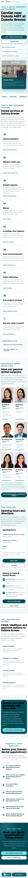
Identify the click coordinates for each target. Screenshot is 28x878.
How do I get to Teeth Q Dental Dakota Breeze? (14, 792)
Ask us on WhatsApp (14, 857)
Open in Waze (14, 606)
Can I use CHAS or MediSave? (12, 785)
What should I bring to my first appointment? (15, 800)
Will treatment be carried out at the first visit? (15, 807)
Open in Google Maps (14, 601)
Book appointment (19, 874)
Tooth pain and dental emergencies (13, 344)
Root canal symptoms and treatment (11, 350)
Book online (14, 560)
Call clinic (14, 565)
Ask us (6, 874)
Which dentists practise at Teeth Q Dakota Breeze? (15, 815)
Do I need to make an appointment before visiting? (13, 767)
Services (4, 96)
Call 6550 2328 (14, 41)
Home (2, 1)
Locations (8, 1)
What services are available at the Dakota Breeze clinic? (15, 776)
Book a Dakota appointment (14, 37)
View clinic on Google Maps (14, 730)
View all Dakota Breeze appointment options (14, 495)
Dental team (13, 96)
